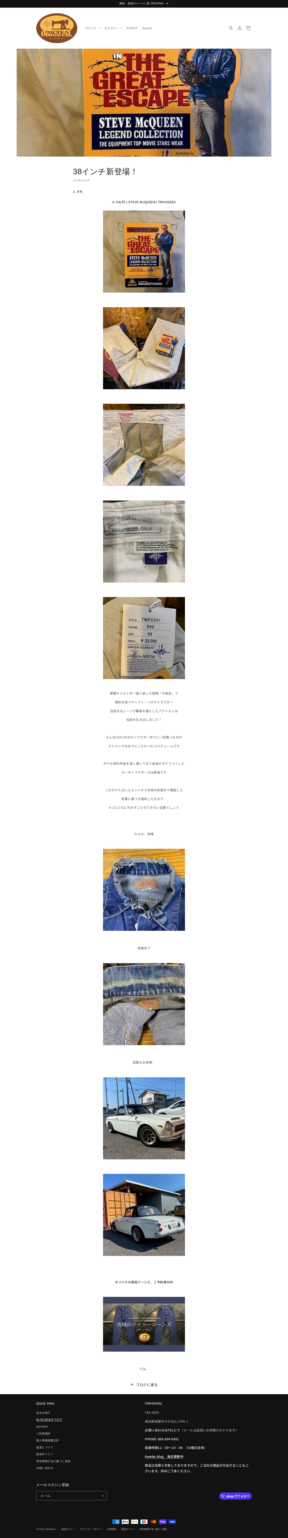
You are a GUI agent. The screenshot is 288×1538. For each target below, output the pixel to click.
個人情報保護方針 (47, 1440)
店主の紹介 (43, 1413)
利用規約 (112, 1529)
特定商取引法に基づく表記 (53, 1461)
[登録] (102, 1496)
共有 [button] (79, 191)
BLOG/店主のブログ (49, 1419)
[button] (92, 28)
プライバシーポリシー (91, 1529)
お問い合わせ (44, 1468)
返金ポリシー (68, 1529)
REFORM (42, 1426)
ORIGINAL (50, 1529)
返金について (44, 1447)
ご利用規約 (43, 1433)
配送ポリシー (44, 1454)
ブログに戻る (147, 1384)
